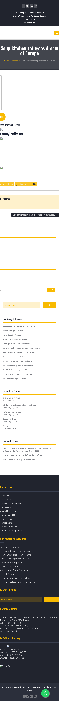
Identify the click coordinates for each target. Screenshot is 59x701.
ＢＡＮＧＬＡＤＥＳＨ (12, 398)
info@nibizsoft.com (36, 16)
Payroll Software (8, 574)
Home (6, 60)
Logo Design (6, 507)
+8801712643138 (36, 12)
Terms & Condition (9, 526)
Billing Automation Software (16, 343)
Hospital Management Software (18, 365)
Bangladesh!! (9, 426)
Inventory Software (12, 335)
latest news (15, 60)
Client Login (29, 19)
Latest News (6, 522)
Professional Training (10, 519)
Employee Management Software (18, 361)
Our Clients (6, 499)
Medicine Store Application (15, 339)
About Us (5, 495)
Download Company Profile (13, 530)
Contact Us (29, 22)
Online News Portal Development (18, 374)
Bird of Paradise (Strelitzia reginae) (19, 405)
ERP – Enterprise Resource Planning (19, 352)
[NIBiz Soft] (12, 33)
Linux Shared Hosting (10, 515)
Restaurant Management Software (19, 326)
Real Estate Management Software (19, 370)
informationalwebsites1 (14, 412)
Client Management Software (16, 357)
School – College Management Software (21, 348)
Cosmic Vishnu (9, 419)
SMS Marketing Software (14, 378)
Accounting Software (13, 330)
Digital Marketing (8, 511)
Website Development (11, 503)
